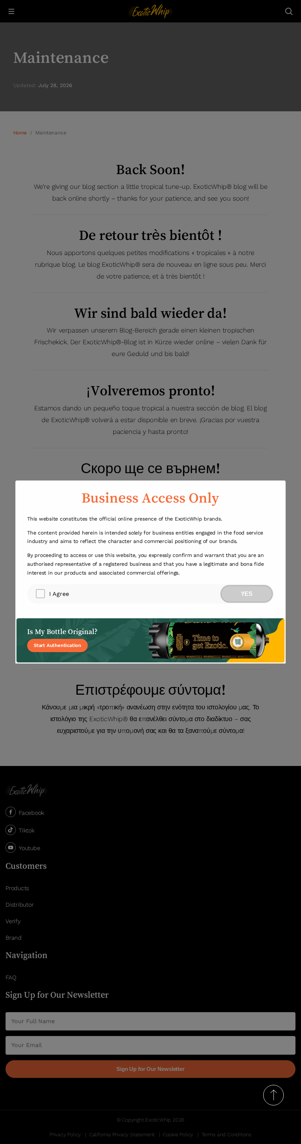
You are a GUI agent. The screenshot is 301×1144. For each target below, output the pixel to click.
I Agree (59, 593)
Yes (247, 594)
